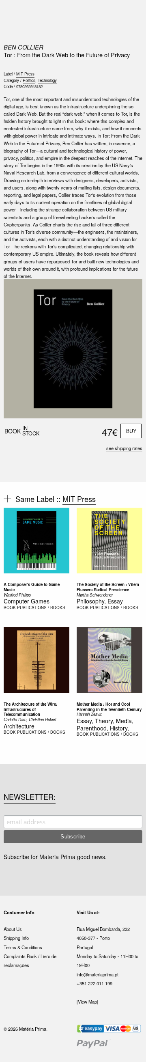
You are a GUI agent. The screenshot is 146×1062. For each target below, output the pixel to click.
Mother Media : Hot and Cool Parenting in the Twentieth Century (109, 706)
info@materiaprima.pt (97, 974)
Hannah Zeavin (89, 714)
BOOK (10, 607)
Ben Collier (23, 47)
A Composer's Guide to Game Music (32, 587)
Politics (29, 80)
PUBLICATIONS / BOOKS (41, 607)
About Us (13, 929)
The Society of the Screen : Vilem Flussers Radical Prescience (108, 587)
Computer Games (26, 601)
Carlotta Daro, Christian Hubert (30, 719)
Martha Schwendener (95, 595)
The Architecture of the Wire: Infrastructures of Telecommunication (30, 709)
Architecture (19, 726)
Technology (47, 80)
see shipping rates (124, 448)
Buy (131, 431)
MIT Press (25, 74)
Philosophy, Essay (100, 601)
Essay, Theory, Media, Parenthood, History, (105, 724)
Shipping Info (16, 938)
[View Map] (87, 1001)
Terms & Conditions (23, 947)
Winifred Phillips (17, 595)
